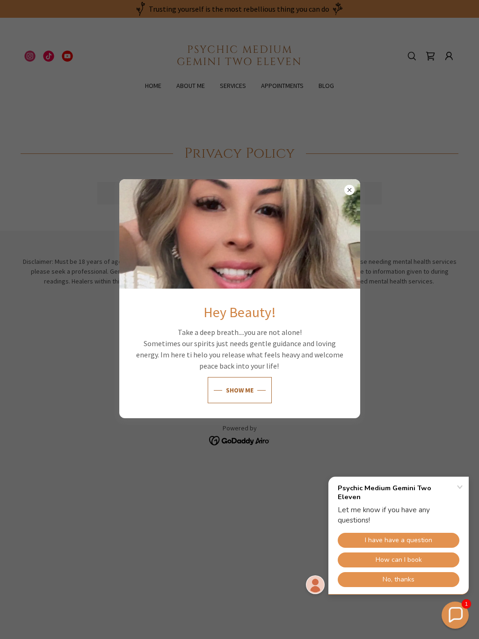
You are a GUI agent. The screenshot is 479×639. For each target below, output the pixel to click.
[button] (455, 615)
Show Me (240, 390)
